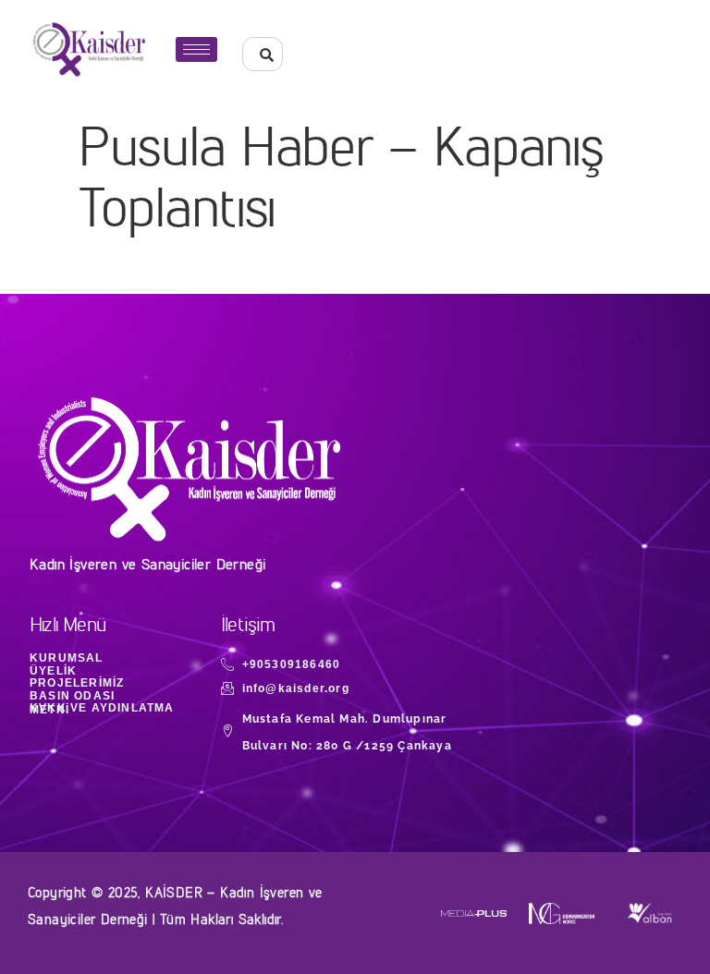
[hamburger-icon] (196, 49)
